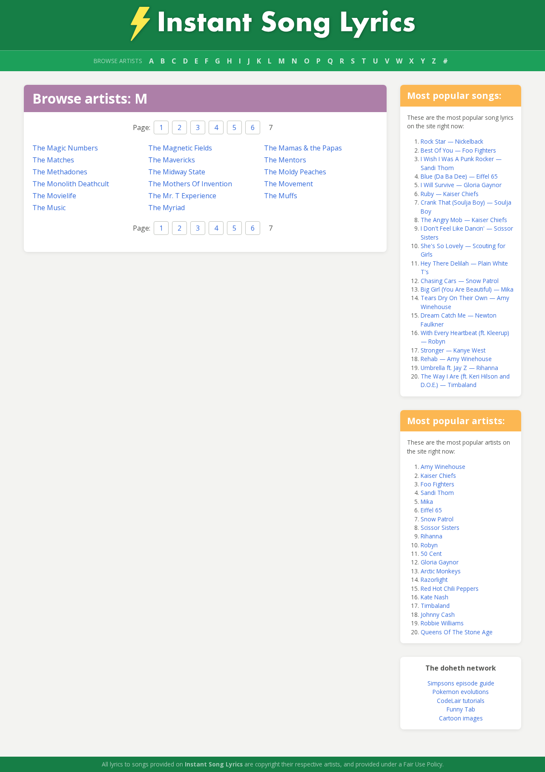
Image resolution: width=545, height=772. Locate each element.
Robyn (429, 545)
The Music (49, 207)
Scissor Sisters (440, 527)
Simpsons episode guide (460, 683)
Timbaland (435, 605)
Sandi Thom (437, 493)
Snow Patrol (437, 519)
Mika (427, 501)
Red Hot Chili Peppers (450, 588)
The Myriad (166, 207)
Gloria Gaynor (440, 562)
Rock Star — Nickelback (452, 141)
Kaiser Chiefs (438, 475)
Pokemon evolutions (461, 692)
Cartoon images (461, 718)
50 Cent (431, 553)
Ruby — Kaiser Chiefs (450, 194)
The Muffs (280, 195)
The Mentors (285, 160)
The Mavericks (171, 160)
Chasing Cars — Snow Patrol (460, 281)
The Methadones (59, 171)
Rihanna (431, 536)
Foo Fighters (437, 484)
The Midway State (176, 171)
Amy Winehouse (443, 467)
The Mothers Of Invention (190, 183)
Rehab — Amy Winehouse (456, 359)
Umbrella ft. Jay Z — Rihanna (459, 368)
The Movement (288, 183)
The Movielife (54, 195)
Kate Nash (434, 597)
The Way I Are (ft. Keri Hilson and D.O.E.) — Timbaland (465, 380)
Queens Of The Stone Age (457, 632)
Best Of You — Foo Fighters (458, 150)
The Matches (53, 160)
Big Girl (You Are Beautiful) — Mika (467, 289)
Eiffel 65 (431, 510)
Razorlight (434, 579)
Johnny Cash (438, 614)
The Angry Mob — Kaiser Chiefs (464, 220)
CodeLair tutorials (461, 701)
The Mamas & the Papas (303, 148)
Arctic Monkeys (441, 571)
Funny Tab (461, 709)
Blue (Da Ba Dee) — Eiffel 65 (459, 176)
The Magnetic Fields (180, 148)
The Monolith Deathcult (70, 183)
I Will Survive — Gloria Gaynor (461, 185)
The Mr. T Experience (182, 195)
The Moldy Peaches (295, 171)
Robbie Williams (442, 623)
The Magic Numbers (65, 148)
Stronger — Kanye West (453, 350)
